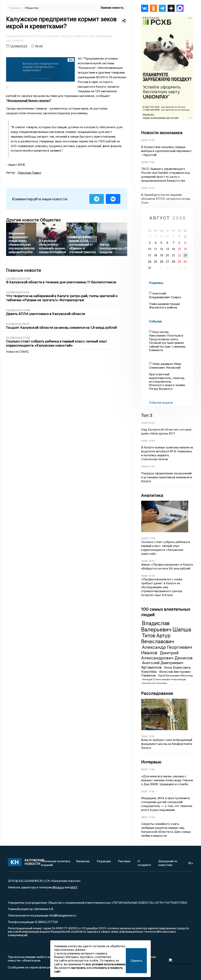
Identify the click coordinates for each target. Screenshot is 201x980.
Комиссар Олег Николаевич (154, 683)
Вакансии (83, 861)
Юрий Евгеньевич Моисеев (175, 675)
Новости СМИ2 (17, 351)
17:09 (152, 538)
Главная (15, 8)
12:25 (151, 736)
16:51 (151, 560)
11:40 (152, 769)
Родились (156, 283)
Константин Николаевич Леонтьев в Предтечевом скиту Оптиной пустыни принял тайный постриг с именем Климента (167, 341)
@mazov (58, 887)
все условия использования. (106, 964)
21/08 (144, 422)
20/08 (144, 466)
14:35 (152, 575)
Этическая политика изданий (55, 863)
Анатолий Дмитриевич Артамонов (162, 665)
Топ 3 (146, 415)
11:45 (152, 140)
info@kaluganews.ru (62, 915)
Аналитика (152, 495)
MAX (73, 887)
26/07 (144, 769)
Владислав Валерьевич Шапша (166, 626)
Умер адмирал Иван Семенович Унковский (165, 365)
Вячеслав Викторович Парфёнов (166, 673)
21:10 (152, 466)
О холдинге (144, 863)
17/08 (144, 736)
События (155, 321)
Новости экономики (162, 132)
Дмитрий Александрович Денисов (167, 655)
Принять (136, 961)
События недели (161, 402)
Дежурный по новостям (167, 863)
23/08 (144, 140)
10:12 (151, 187)
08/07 (144, 817)
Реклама (124, 861)
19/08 (144, 560)
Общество (32, 8)
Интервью (151, 762)
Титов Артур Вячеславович (157, 638)
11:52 (151, 791)
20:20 (152, 422)
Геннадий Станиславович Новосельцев (164, 679)
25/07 (144, 791)
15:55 (152, 440)
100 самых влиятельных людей (165, 611)
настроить (78, 968)
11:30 (151, 162)
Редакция (104, 861)
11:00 (152, 817)
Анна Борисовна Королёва (166, 669)
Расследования (157, 693)
